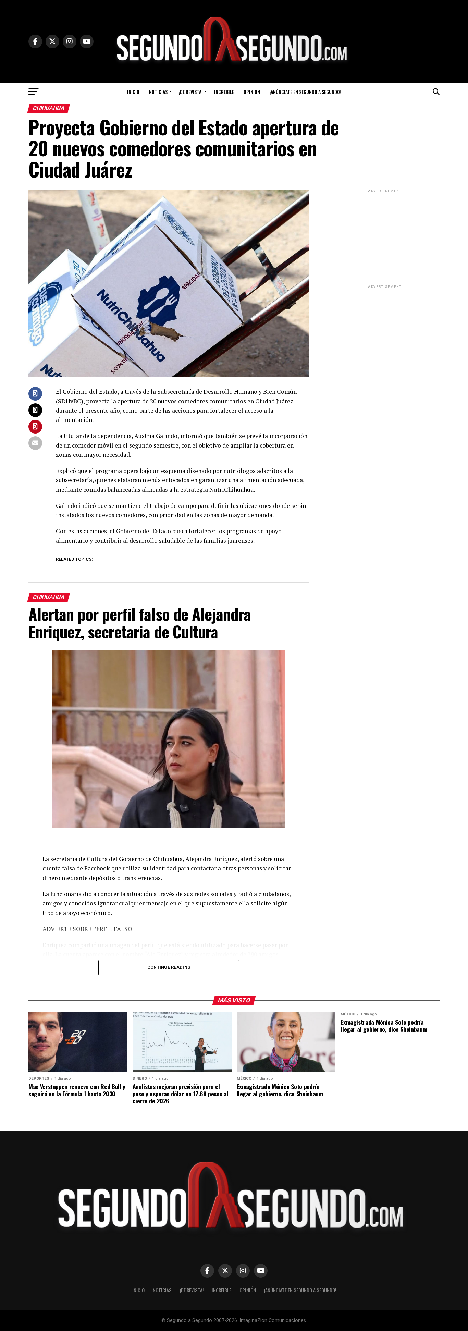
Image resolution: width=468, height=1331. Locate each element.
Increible (224, 91)
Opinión (252, 91)
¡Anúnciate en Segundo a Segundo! (305, 91)
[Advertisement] (385, 237)
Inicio (133, 91)
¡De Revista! (191, 91)
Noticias (158, 91)
